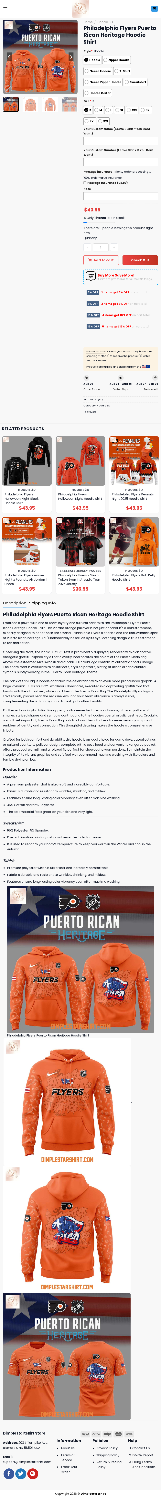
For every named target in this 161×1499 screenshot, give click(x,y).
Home (88, 22)
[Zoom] (8, 89)
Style (88, 51)
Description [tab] (14, 603)
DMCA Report (143, 1455)
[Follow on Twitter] (20, 1473)
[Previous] (9, 56)
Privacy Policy (107, 1448)
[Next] (71, 56)
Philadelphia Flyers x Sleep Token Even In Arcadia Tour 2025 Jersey (79, 579)
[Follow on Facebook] (9, 1473)
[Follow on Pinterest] (32, 1473)
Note (87, 189)
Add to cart (104, 260)
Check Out (140, 260)
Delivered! (151, 389)
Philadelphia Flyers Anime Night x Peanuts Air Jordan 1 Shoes (26, 579)
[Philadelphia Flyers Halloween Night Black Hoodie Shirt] (27, 461)
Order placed (92, 389)
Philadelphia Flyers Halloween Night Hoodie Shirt (80, 496)
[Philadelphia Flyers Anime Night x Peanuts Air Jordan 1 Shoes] (27, 542)
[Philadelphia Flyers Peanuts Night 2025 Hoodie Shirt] (134, 461)
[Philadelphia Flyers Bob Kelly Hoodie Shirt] (134, 542)
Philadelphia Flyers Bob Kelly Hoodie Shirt (133, 577)
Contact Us (141, 1448)
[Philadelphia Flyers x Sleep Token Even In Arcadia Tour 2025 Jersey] (80, 542)
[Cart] (154, 9)
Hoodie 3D (105, 22)
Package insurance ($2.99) (107, 183)
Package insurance (98, 172)
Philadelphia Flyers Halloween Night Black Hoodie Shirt (22, 498)
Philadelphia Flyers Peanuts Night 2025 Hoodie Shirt (133, 496)
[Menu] (5, 9)
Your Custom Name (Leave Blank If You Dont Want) (116, 131)
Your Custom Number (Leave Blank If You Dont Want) (118, 152)
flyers (93, 412)
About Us (68, 1448)
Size (87, 101)
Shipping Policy (107, 1455)
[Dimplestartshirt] (80, 9)
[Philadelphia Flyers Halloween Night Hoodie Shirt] (80, 461)
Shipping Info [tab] (42, 603)
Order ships (121, 389)
